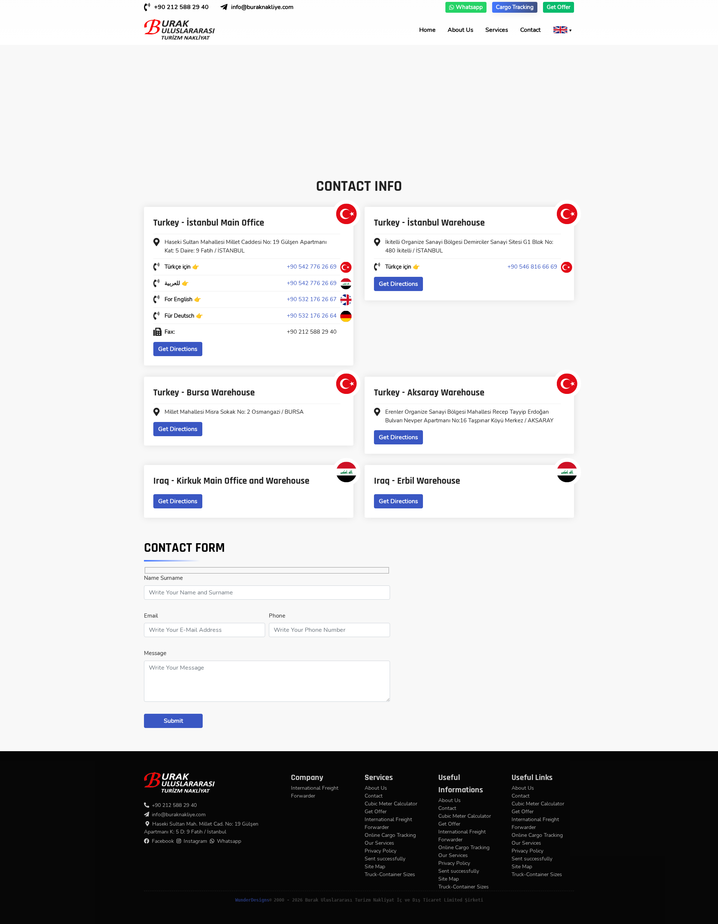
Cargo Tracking (515, 7)
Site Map (375, 866)
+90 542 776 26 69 (312, 266)
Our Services (379, 843)
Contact (530, 30)
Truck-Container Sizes (390, 874)
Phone (277, 615)
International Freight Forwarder (314, 791)
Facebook (163, 841)
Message (155, 653)
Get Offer (558, 7)
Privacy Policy (380, 850)
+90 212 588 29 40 (181, 7)
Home (427, 30)
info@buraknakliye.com (262, 7)
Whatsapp (469, 7)
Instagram (195, 841)
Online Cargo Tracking (390, 835)
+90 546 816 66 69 (532, 266)
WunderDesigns (252, 900)
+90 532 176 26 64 (312, 315)
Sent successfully (385, 858)
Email (151, 615)
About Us (460, 30)
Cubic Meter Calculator (391, 803)
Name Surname (163, 578)
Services (496, 30)
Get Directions (177, 349)
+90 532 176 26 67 (312, 299)
